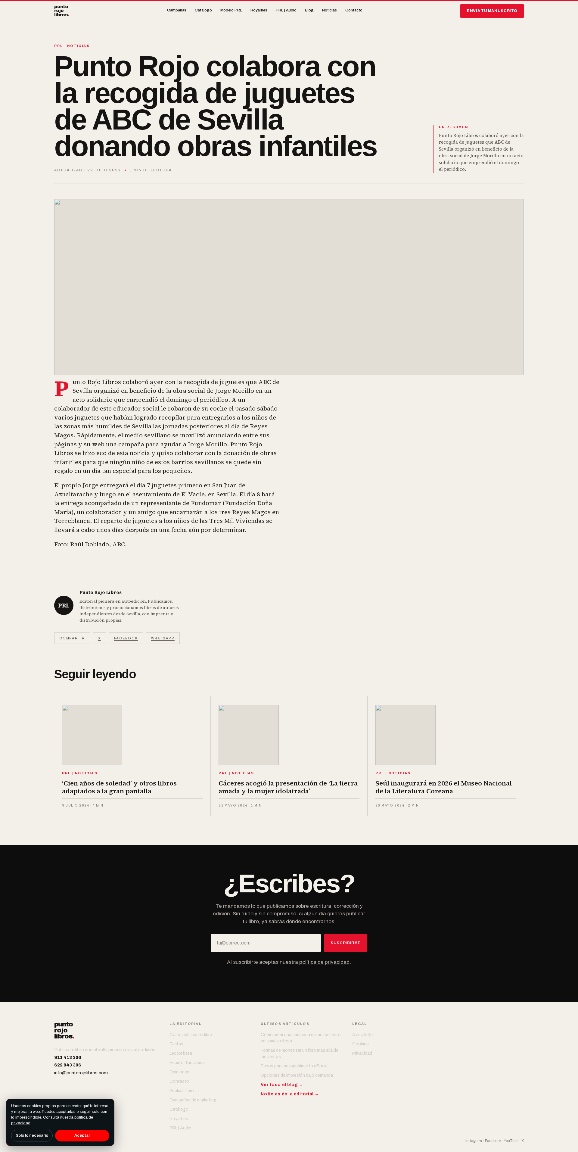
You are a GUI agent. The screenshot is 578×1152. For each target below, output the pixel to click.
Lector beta (180, 1053)
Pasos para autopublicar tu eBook (294, 1066)
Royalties (258, 10)
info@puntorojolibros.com (81, 1072)
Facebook (126, 638)
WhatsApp (163, 638)
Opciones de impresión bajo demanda (297, 1075)
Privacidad (362, 1053)
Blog (309, 10)
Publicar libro (181, 1090)
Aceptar (82, 1135)
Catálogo (203, 10)
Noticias (329, 10)
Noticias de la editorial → (290, 1094)
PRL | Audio (286, 10)
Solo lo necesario (32, 1135)
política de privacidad (324, 962)
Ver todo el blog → (282, 1084)
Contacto (353, 10)
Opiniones (179, 1072)
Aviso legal (363, 1034)
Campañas (176, 10)
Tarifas (176, 1044)
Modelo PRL (231, 10)
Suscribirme (346, 943)
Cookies (360, 1044)
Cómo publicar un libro (190, 1034)
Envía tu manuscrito (492, 11)
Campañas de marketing (192, 1100)
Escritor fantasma (187, 1062)
